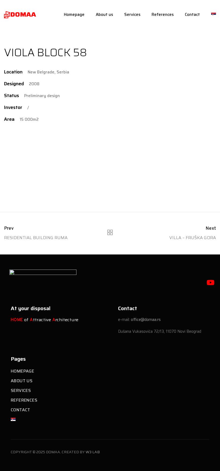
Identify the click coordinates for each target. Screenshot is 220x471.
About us (104, 14)
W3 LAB (93, 452)
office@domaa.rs (146, 319)
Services (132, 14)
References (163, 14)
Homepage (74, 14)
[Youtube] (210, 282)
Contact (192, 14)
